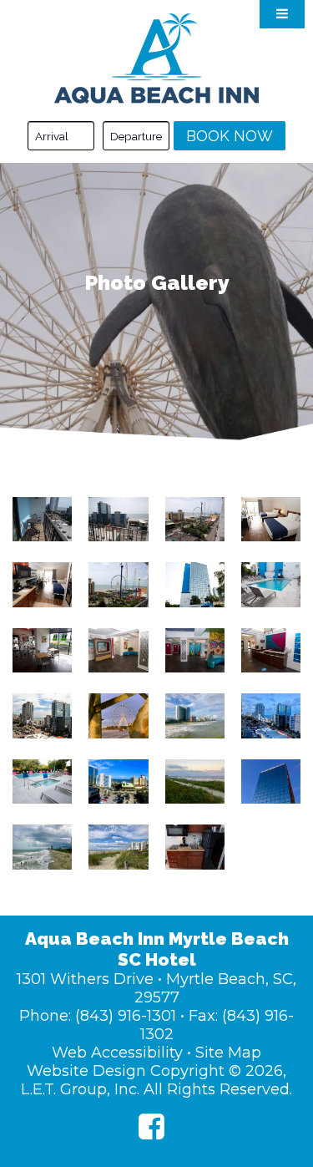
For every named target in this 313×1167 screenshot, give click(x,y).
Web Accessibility (117, 1052)
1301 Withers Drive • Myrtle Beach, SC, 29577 (156, 988)
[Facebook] (151, 1126)
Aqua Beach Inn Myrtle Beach (156, 58)
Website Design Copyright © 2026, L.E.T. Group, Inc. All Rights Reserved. (156, 1080)
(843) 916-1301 (125, 1016)
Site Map (228, 1052)
